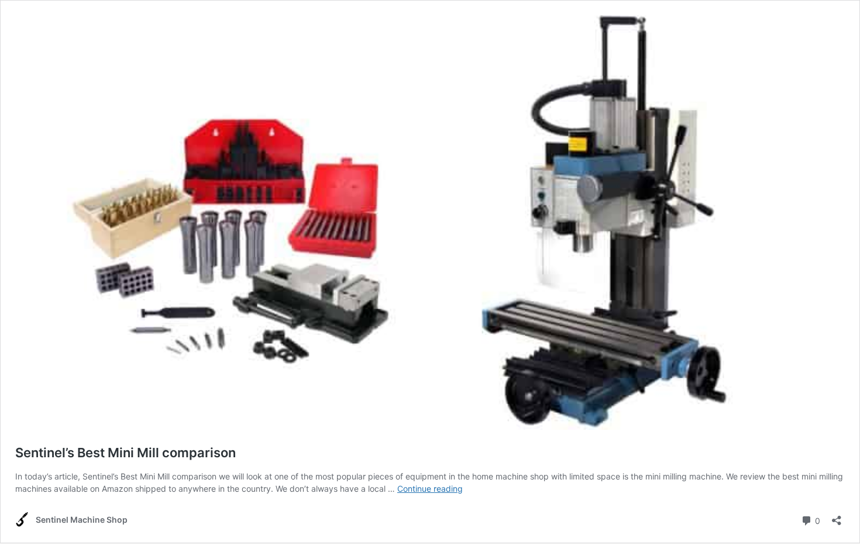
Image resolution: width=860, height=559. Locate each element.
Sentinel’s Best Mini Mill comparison (125, 452)
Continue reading (430, 489)
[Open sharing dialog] (836, 517)
